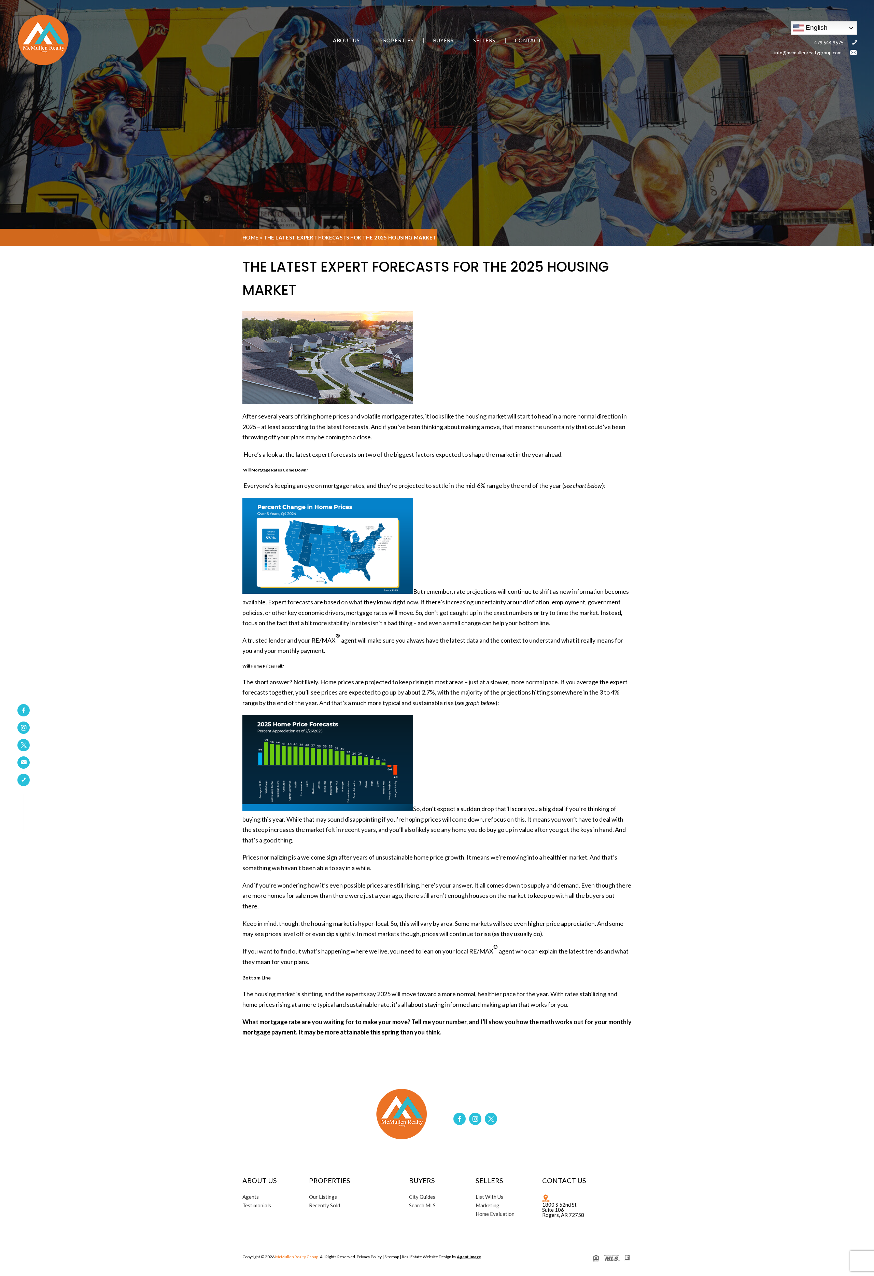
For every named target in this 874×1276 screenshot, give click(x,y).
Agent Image (469, 1256)
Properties (396, 40)
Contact (528, 40)
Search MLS (422, 1205)
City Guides (422, 1196)
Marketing (487, 1205)
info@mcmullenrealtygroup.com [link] (808, 52)
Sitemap (391, 1256)
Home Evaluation (495, 1214)
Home (250, 237)
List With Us (489, 1196)
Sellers (484, 40)
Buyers (443, 40)
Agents (250, 1196)
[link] (23, 762)
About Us (346, 40)
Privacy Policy (369, 1256)
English (816, 27)
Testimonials (256, 1205)
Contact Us (564, 1180)
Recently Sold (324, 1205)
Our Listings (323, 1196)
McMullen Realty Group (296, 1256)
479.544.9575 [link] (829, 42)
